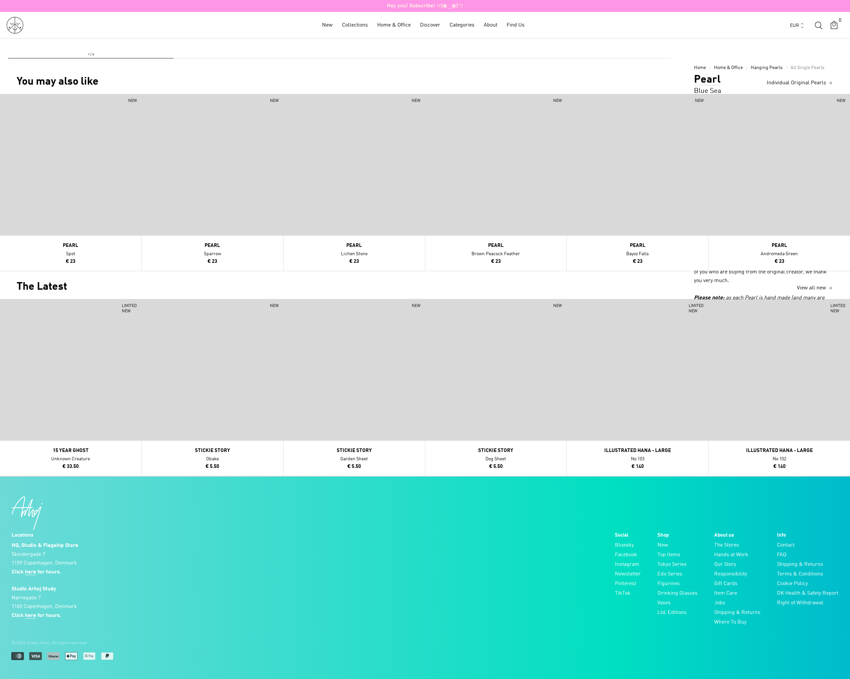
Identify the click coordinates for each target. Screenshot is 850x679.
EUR (794, 25)
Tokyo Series (672, 564)
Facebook (626, 555)
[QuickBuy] (6, 100)
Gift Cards (725, 583)
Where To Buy (730, 622)
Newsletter (628, 574)
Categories (462, 25)
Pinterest (625, 583)
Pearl (707, 80)
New (327, 25)
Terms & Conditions (800, 574)
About (490, 25)
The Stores (726, 545)
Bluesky (624, 545)
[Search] (818, 25)
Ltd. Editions (672, 612)
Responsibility (730, 574)
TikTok (623, 593)
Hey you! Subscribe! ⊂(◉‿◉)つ (425, 6)
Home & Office (394, 25)
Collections (355, 25)
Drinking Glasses (677, 593)
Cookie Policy (792, 583)
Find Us (516, 25)
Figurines (668, 583)
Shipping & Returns (737, 612)
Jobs (719, 603)
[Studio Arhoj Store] (15, 25)
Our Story (725, 564)
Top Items (668, 555)
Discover (430, 25)
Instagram (627, 564)
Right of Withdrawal (800, 603)
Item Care (725, 593)
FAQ (781, 555)
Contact (786, 545)
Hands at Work (731, 555)
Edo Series (669, 574)
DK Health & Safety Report (807, 593)
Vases (664, 603)
